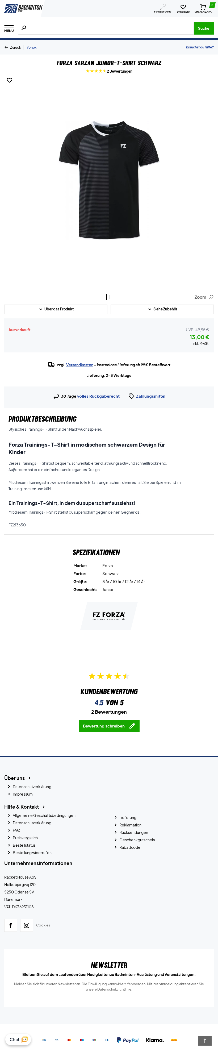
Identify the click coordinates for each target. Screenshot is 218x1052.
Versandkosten (79, 364)
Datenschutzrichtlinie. (114, 989)
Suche (203, 28)
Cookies (43, 925)
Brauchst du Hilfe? (200, 47)
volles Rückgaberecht (98, 395)
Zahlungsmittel (150, 395)
